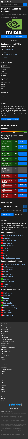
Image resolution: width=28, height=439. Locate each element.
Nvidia (3, 382)
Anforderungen (4, 345)
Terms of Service (12, 436)
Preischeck (14, 40)
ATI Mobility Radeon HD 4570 (5, 148)
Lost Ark (3, 363)
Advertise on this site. (14, 408)
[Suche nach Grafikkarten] (25, 4)
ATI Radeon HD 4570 (6, 159)
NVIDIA (19, 14)
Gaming (6, 57)
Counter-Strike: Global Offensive (8, 347)
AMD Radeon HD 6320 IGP (6, 176)
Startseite (6, 2)
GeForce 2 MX (25, 14)
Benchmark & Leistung (10, 54)
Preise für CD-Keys (5, 323)
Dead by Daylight (4, 337)
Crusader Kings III (5, 343)
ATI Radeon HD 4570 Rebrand (6, 164)
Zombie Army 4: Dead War (7, 339)
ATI (3, 379)
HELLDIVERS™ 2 (5, 331)
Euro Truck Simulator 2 (6, 327)
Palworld (3, 335)
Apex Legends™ (4, 329)
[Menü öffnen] (25, 1)
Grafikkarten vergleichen (11, 14)
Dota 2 (2, 361)
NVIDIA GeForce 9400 (7, 186)
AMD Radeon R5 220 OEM (6, 154)
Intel (3, 373)
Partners (3, 391)
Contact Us (3, 397)
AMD (3, 371)
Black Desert (4, 325)
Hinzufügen (18, 214)
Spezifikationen (8, 49)
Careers (2, 389)
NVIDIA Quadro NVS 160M (6, 196)
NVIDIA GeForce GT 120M (7, 142)
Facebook (4, 398)
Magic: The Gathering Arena (7, 365)
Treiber (6, 52)
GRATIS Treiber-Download (14, 36)
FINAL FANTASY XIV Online (7, 341)
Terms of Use (4, 393)
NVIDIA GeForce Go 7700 (7, 181)
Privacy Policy (4, 395)
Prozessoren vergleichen (6, 369)
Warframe (3, 333)
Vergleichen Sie (22, 142)
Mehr (4, 96)
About (2, 387)
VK (3, 400)
